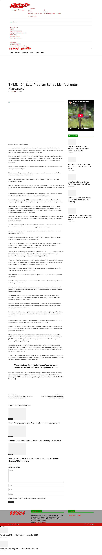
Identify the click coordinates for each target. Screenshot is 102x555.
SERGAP (14, 91)
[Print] (42, 95)
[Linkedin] (16, 10)
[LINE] (53, 95)
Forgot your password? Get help (18, 33)
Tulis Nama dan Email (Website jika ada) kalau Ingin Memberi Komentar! (28, 498)
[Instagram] (14, 10)
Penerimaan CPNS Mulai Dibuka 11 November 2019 (19, 535)
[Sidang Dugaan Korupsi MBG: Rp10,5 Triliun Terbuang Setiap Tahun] (36, 431)
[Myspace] (17, 10)
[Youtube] (23, 10)
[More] (57, 95)
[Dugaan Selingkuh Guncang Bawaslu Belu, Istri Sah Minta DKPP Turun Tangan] (81, 142)
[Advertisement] (51, 66)
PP (88, 524)
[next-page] (10, 464)
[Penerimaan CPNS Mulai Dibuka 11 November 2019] (51, 530)
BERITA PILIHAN (25, 405)
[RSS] (19, 10)
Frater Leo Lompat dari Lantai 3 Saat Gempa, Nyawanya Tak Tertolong (79, 200)
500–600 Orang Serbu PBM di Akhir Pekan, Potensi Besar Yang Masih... (79, 166)
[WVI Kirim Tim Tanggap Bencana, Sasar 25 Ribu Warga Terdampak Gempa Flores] (81, 211)
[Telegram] (50, 95)
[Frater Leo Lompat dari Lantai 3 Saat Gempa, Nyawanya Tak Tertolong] (81, 193)
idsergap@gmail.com (40, 522)
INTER (31, 52)
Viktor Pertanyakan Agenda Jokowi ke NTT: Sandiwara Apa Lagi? (34, 423)
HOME (11, 52)
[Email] (39, 95)
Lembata (10, 418)
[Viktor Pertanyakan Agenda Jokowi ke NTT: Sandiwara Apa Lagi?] (36, 414)
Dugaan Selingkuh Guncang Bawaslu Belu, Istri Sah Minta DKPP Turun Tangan (78, 148)
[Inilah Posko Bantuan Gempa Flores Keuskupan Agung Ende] (81, 177)
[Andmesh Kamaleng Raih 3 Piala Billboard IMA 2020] (51, 544)
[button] (92, 49)
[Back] (44, 10)
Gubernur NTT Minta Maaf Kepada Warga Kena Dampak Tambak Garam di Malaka (20, 397)
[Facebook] (20, 95)
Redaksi (92, 524)
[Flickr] (13, 10)
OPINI (37, 52)
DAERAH (17, 52)
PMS (85, 524)
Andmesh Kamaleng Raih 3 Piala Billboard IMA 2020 (19, 549)
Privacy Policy (13, 34)
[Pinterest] (18, 10)
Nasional (15, 81)
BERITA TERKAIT (14, 405)
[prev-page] (9, 464)
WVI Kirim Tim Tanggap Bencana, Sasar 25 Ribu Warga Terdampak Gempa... (80, 217)
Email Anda (13, 42)
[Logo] (14, 50)
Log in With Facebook (16, 31)
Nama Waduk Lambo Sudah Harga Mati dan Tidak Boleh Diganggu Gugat (52, 397)
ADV (42, 52)
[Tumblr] (21, 10)
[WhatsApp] (31, 95)
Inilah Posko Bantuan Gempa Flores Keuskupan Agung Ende (79, 183)
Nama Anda (13, 22)
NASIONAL (25, 52)
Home (9, 81)
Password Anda (14, 27)
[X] (22, 10)
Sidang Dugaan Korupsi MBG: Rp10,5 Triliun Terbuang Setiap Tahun (34, 441)
